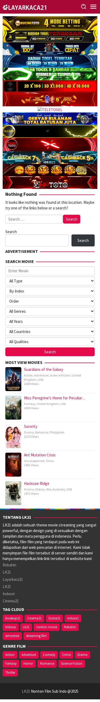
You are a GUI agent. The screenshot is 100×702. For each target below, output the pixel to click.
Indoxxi (9, 593)
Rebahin (9, 564)
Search (11, 231)
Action (28, 375)
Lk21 (26, 627)
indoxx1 (73, 618)
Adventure (41, 375)
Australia (59, 489)
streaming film (36, 636)
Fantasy (29, 404)
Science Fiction (60, 375)
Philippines (57, 432)
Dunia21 (54, 618)
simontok (12, 636)
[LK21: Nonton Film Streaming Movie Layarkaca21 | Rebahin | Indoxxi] (24, 6)
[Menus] (93, 7)
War (48, 489)
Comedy (49, 654)
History (40, 489)
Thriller (10, 672)
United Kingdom (48, 404)
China (50, 461)
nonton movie (46, 627)
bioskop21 (12, 618)
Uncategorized (34, 461)
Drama (29, 432)
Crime (66, 654)
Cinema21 (11, 600)
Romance (41, 432)
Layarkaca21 (13, 579)
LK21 (7, 572)
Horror (28, 663)
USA (40, 380)
